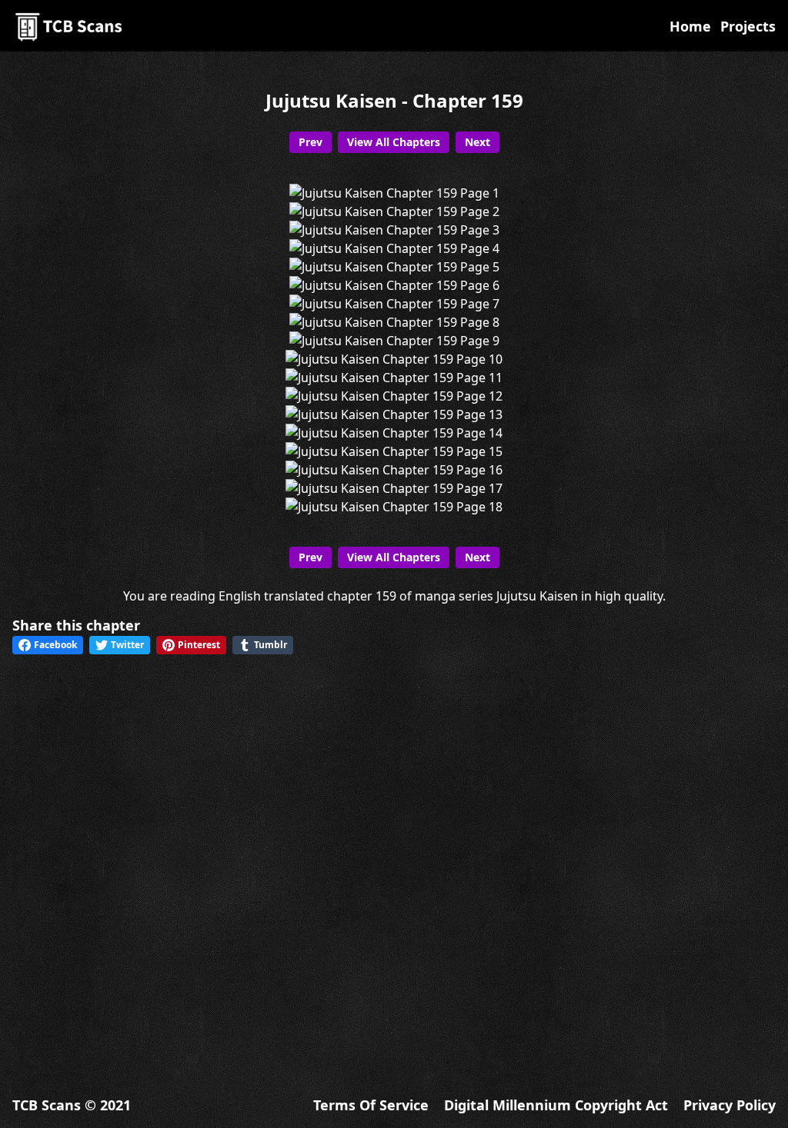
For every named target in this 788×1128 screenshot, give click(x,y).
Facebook (55, 644)
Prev (310, 142)
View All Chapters (393, 142)
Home (690, 26)
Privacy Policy (729, 1105)
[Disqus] (394, 862)
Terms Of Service (371, 1105)
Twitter (127, 644)
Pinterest (199, 644)
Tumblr (270, 644)
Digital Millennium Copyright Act (556, 1105)
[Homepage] (70, 25)
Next (477, 142)
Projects (748, 26)
